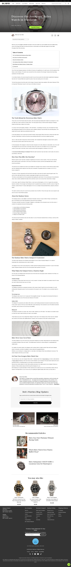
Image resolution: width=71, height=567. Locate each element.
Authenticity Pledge (50, 512)
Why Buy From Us (50, 510)
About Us (26, 510)
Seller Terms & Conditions (40, 510)
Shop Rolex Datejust (35, 27)
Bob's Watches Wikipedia (29, 521)
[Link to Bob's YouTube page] (38, 554)
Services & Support (41, 508)
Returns (59, 514)
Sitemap (36, 551)
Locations (49, 517)
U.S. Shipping (60, 510)
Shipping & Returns (63, 508)
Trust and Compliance (28, 512)
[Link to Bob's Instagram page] (35, 554)
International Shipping (62, 512)
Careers (26, 514)
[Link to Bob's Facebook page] (32, 554)
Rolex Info (19, 25)
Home (12, 25)
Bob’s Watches (46, 358)
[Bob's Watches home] (6, 3)
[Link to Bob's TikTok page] (41, 554)
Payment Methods (39, 514)
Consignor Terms (39, 512)
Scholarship (38, 519)
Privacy (28, 551)
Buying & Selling (51, 508)
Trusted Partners (28, 519)
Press (26, 517)
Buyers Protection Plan (51, 514)
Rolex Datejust (16, 360)
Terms (32, 551)
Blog (15, 25)
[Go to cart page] (68, 3)
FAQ (37, 517)
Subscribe (28, 39)
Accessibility (41, 551)
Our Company (28, 508)
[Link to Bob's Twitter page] (30, 554)
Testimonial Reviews (50, 519)
